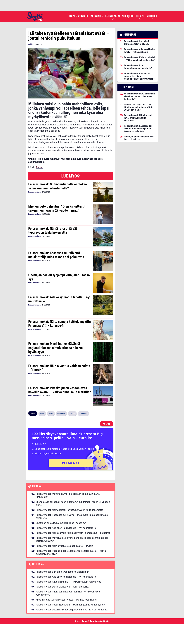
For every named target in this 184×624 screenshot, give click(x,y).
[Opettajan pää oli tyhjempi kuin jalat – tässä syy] (103, 283)
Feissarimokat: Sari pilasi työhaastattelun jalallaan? (63, 571)
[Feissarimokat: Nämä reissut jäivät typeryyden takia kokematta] (103, 236)
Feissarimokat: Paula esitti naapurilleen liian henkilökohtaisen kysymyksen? (68, 593)
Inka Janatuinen (34, 192)
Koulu (51, 413)
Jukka (30, 44)
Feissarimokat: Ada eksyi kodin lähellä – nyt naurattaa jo (59, 299)
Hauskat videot (112, 16)
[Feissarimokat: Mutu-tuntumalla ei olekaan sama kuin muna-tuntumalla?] (103, 192)
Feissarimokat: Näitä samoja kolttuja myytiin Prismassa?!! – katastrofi (59, 324)
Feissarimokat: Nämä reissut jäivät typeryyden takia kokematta (52, 230)
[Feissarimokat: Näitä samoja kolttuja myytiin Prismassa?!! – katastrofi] (103, 330)
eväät (42, 413)
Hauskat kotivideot (78, 16)
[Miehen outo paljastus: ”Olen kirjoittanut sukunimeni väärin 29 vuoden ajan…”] (103, 214)
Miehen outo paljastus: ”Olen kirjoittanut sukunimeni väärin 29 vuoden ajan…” (56, 208)
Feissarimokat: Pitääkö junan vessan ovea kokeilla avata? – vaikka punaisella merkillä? (59, 390)
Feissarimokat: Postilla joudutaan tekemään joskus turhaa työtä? (70, 604)
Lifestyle (140, 16)
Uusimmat (37, 486)
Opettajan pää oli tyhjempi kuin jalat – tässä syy (59, 277)
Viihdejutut (128, 16)
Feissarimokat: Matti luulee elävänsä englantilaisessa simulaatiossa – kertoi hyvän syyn (56, 348)
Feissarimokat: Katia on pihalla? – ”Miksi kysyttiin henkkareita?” (69, 581)
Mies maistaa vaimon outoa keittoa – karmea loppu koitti (66, 599)
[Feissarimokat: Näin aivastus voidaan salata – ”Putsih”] (103, 374)
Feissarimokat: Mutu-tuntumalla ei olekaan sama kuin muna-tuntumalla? (58, 186)
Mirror (39, 167)
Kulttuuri (152, 16)
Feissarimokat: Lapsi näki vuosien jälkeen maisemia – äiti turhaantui (72, 609)
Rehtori (72, 413)
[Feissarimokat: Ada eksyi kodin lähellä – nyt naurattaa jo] (103, 305)
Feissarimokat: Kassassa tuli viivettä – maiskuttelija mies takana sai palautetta (56, 255)
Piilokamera (97, 16)
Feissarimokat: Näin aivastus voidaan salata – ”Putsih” (59, 368)
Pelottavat (61, 413)
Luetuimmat (38, 564)
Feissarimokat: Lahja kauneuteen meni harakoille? (62, 586)
